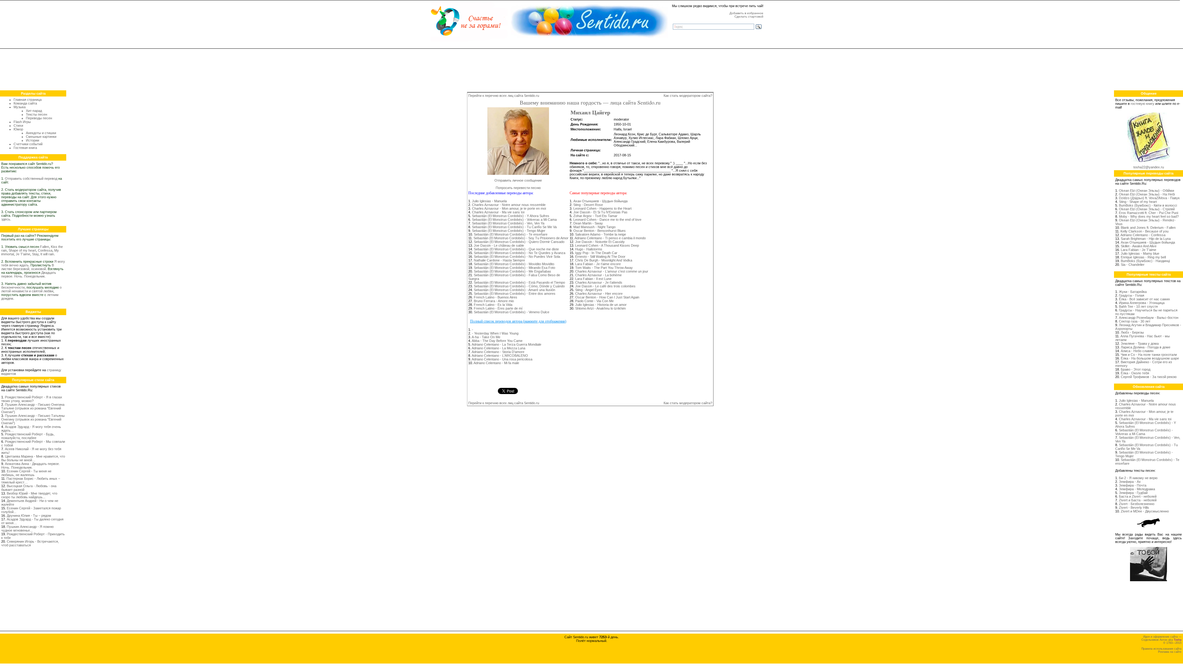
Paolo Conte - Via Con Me (594, 301)
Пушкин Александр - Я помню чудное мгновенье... (27, 528)
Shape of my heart (22, 250)
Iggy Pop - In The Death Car (596, 253)
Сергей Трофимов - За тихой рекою (1149, 377)
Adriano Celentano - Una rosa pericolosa (502, 359)
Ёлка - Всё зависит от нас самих (1144, 299)
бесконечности (13, 287)
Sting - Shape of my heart (1138, 202)
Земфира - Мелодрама (1137, 489)
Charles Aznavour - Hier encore (599, 293)
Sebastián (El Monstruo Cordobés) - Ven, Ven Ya (508, 223)
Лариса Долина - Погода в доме (1145, 347)
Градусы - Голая (1131, 295)
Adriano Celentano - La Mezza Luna (498, 348)
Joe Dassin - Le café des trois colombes (605, 286)
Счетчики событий (28, 144)
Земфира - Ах (1130, 481)
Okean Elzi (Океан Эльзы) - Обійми (1146, 190)
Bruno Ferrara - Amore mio (494, 301)
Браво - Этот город (1135, 369)
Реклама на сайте (1169, 651)
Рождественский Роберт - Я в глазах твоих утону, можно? (31, 399)
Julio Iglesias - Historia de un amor (601, 304)
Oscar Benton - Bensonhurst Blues (599, 230)
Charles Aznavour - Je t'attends (598, 282)
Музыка (20, 107)
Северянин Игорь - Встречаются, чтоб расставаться (30, 543)
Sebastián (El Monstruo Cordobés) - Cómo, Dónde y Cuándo (519, 286)
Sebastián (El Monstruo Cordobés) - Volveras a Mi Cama (514, 219)
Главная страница (28, 99)
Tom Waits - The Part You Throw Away (604, 267)
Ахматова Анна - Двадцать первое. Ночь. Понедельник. (30, 465)
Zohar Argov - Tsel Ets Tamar (595, 216)
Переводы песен (39, 118)
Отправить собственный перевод (31, 178)
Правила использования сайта (1161, 648)
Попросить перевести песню (518, 188)
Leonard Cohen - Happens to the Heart (602, 208)
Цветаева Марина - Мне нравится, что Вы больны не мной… (33, 458)
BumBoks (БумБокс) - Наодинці (1145, 261)
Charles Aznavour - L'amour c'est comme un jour (611, 271)
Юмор (18, 129)
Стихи (18, 125)
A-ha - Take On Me (486, 337)
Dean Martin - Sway (588, 223)
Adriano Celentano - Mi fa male (496, 363)
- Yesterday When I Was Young (495, 333)
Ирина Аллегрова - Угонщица (1142, 303)
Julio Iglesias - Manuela (489, 201)
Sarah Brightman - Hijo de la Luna (1146, 238)
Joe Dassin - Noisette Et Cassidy (600, 242)
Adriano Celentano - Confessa (1142, 235)
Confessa (45, 250)
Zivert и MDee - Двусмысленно (1145, 511)
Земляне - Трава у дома (1140, 343)
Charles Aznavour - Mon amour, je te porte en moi (509, 208)
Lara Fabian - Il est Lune (593, 279)
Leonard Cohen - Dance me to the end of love (607, 219)
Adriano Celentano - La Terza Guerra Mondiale (506, 344)
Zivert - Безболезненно (1136, 504)
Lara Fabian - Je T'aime (1138, 250)
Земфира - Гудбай (1133, 493)
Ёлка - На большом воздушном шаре (1150, 358)
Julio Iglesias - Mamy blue (1140, 253)
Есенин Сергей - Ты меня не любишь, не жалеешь (26, 473)
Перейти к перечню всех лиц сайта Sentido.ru (503, 95)
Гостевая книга (25, 148)
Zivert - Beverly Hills (1134, 507)
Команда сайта (25, 103)
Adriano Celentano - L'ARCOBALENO (500, 355)
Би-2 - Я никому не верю (1138, 478)
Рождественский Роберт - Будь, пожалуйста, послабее (28, 436)
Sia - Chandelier (1132, 264)
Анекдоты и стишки (41, 133)
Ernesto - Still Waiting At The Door (600, 256)
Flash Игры (22, 122)
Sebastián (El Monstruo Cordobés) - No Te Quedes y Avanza (519, 253)
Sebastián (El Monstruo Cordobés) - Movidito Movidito (514, 264)
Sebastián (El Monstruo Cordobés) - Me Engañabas (512, 271)
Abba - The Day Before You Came (497, 341)
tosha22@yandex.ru (1148, 167)
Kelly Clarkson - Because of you (1144, 231)
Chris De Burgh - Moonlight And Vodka (603, 260)
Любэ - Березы (1132, 332)
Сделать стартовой (748, 16)
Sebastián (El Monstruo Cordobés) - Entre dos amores (514, 293)
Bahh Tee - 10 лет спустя (1138, 306)
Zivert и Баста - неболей (1138, 500)
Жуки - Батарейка (1133, 292)
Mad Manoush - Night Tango (594, 227)
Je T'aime (23, 254)
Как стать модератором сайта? (688, 95)
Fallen (44, 247)
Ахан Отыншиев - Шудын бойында (600, 201)
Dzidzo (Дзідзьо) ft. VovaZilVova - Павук (1149, 198)
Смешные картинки (41, 136)
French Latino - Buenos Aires (495, 297)
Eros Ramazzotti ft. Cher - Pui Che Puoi (1148, 213)
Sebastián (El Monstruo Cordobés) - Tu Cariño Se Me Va (514, 227)
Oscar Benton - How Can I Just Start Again (607, 297)
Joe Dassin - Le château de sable (499, 245)
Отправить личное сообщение (518, 180)
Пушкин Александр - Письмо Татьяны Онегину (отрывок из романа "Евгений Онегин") (33, 419)
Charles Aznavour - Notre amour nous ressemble (509, 205)
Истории (32, 140)
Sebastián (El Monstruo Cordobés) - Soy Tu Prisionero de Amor (521, 238)
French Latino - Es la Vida (493, 304)
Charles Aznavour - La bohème (598, 275)
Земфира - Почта (1132, 485)
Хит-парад (34, 111)
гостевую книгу (1142, 103)
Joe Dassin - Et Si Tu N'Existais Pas (600, 212)
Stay (35, 254)
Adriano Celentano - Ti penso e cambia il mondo (610, 238)
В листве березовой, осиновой (27, 267)
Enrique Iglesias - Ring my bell (1143, 257)
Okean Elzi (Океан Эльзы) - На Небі (1147, 194)
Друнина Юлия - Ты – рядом (29, 515)
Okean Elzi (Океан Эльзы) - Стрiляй (1147, 209)
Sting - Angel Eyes (588, 290)
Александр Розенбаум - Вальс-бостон (1148, 317)
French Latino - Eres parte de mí (498, 308)
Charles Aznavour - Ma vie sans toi (498, 212)
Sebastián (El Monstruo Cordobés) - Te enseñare (510, 234)
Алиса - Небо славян (1137, 351)
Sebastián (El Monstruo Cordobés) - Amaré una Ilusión (514, 290)
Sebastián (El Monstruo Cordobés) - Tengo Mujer (508, 230)
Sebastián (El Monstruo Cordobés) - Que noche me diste (516, 249)
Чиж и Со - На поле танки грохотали (1149, 354)
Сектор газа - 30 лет (1134, 321)
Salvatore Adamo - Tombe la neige (600, 234)
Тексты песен (36, 114)
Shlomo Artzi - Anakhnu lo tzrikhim (600, 308)
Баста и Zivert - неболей (1138, 496)
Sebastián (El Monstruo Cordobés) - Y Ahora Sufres (510, 216)
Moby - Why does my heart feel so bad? (1149, 216)
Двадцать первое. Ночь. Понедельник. (28, 274)
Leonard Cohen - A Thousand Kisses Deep (607, 245)
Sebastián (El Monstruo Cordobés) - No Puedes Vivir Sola (517, 256)
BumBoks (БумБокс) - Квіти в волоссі (1148, 205)
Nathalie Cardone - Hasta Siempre (499, 260)
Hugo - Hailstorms (588, 249)
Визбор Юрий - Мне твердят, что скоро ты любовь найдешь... (29, 495)
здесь (5, 219)
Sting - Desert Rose (588, 205)
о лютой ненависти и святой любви (31, 289)
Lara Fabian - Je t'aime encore (598, 264)
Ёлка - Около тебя (1135, 373)
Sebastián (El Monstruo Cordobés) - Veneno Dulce (511, 312)
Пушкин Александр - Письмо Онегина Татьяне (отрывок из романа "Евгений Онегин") (32, 408)
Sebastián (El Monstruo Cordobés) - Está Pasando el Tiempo (519, 282)
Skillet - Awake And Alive (1139, 246)
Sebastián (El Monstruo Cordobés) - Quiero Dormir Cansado (519, 242)
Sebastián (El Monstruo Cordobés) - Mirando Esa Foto (514, 267)
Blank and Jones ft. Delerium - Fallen (1148, 227)
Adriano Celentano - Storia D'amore (498, 352)
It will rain (47, 254)
